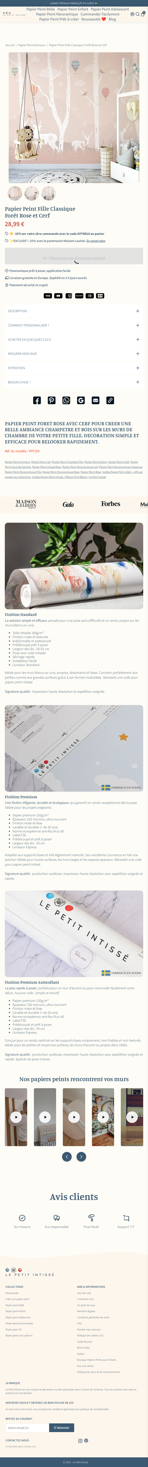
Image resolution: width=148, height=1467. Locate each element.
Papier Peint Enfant (72, 9)
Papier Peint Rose (91, 472)
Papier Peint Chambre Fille (67, 462)
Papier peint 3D (14, 1329)
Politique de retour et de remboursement (98, 1372)
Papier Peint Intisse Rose (46, 467)
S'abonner (61, 1427)
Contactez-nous (85, 1299)
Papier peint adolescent (18, 1317)
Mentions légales (86, 1311)
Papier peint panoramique (19, 1323)
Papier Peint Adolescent (110, 9)
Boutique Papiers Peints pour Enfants (96, 1359)
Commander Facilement (100, 14)
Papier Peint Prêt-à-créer (59, 19)
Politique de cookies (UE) (90, 1335)
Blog (112, 19)
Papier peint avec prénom (19, 1335)
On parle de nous (86, 1305)
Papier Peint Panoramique (57, 14)
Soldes (80, 1353)
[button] (67, 1157)
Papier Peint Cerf (41, 462)
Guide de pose (84, 1341)
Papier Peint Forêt (118, 462)
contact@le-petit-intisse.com (21, 1446)
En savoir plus (105, 3)
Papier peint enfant (16, 1311)
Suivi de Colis (84, 1293)
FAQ (79, 1323)
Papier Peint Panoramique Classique (120, 467)
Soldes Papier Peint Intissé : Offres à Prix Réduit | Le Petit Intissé (69, 477)
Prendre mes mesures (88, 1329)
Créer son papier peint (17, 1299)
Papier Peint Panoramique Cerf (80, 467)
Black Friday (83, 1347)
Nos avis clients (85, 1366)
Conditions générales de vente (93, 1317)
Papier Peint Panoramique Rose (60, 472)
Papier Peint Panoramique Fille (23, 472)
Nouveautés (12, 1293)
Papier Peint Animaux (17, 462)
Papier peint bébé (15, 1305)
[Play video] (16, 1117)
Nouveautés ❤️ (93, 19)
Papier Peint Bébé (40, 9)
